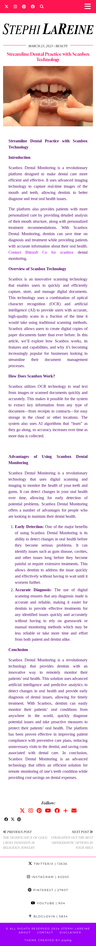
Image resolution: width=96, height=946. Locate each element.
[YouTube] (48, 810)
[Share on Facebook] (6, 819)
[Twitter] (6, 6)
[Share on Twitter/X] (12, 819)
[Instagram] (15, 6)
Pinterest (50, 890)
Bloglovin (50, 916)
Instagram (49, 877)
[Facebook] (33, 6)
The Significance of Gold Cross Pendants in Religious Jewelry (25, 840)
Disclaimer (70, 932)
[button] (89, 6)
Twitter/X (50, 864)
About (25, 932)
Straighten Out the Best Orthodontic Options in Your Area (72, 840)
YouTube (50, 903)
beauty (62, 46)
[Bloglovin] (65, 810)
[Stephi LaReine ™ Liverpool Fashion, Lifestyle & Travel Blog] (48, 21)
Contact (45, 932)
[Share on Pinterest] (19, 819)
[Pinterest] (24, 6)
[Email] (74, 810)
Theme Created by (48, 940)
